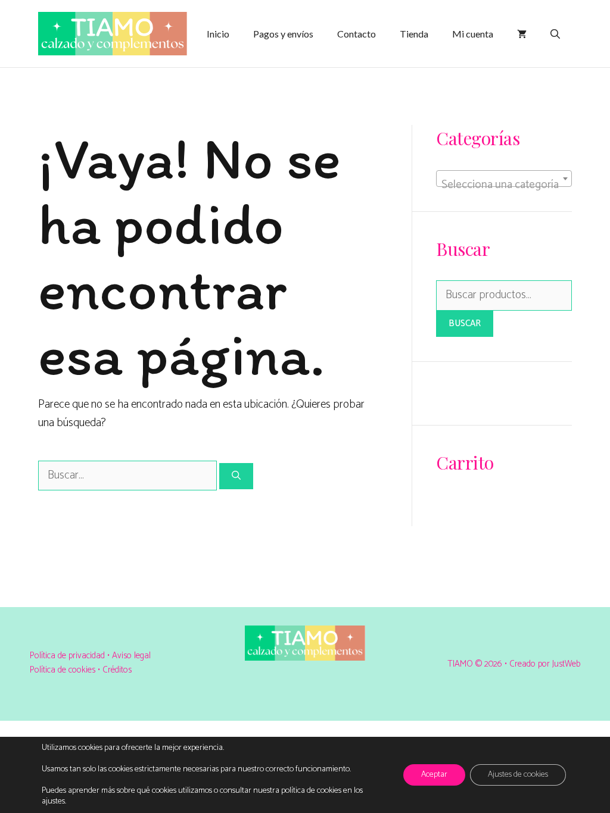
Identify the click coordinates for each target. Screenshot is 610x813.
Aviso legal (131, 655)
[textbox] (504, 185)
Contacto (356, 33)
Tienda (414, 33)
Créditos (117, 669)
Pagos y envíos (283, 33)
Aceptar (434, 774)
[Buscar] (236, 476)
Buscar (465, 323)
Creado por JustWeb (544, 663)
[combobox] (504, 178)
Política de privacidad (68, 655)
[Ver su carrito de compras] (522, 34)
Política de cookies (62, 669)
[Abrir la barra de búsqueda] (555, 34)
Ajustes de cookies (518, 774)
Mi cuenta (472, 33)
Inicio (218, 33)
